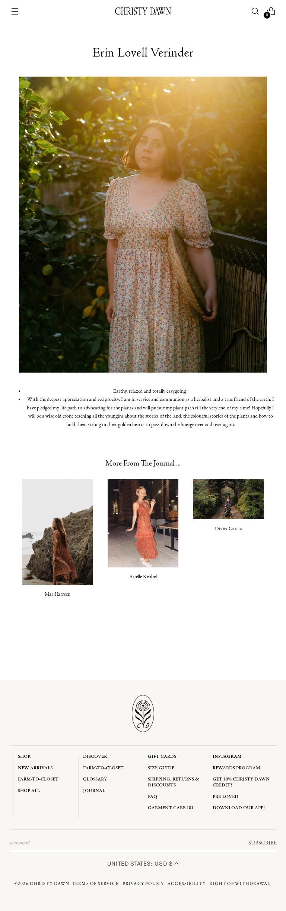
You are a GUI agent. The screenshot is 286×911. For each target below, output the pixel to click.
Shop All (29, 791)
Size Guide (161, 768)
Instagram (227, 756)
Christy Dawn (49, 884)
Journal (94, 791)
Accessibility (187, 884)
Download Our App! (239, 808)
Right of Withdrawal (239, 884)
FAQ (152, 796)
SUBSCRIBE (262, 843)
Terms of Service (95, 884)
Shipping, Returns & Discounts (173, 782)
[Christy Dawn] (143, 11)
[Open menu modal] (15, 11)
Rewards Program (236, 768)
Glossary (95, 779)
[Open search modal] (255, 11)
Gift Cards (162, 756)
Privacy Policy (143, 884)
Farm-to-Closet (38, 779)
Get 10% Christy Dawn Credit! (241, 782)
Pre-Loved (225, 796)
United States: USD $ (140, 863)
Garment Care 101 (170, 808)
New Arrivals (35, 768)
